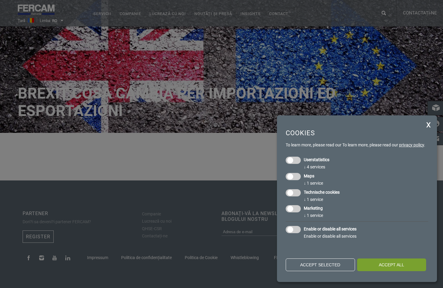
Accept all (391, 264)
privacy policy (411, 144)
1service (313, 183)
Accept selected (320, 264)
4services (314, 166)
